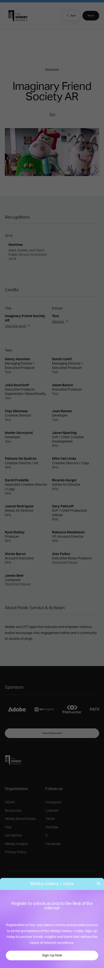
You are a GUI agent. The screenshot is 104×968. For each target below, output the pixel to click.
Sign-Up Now (52, 955)
